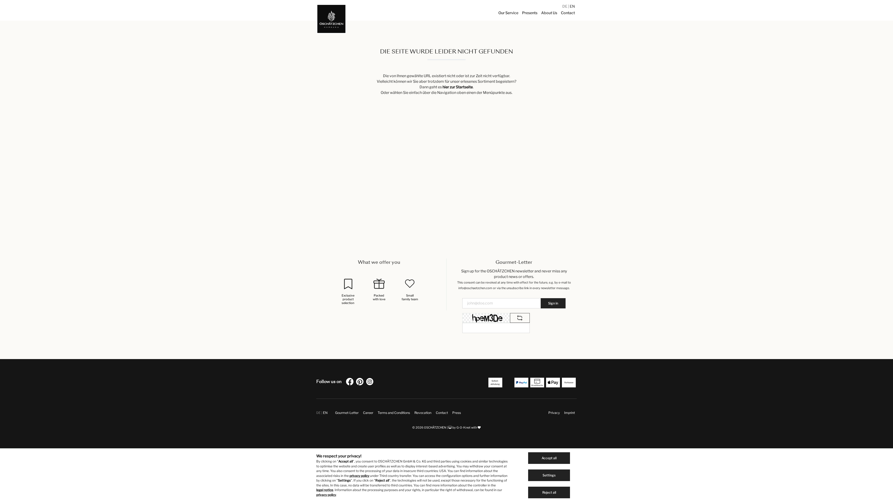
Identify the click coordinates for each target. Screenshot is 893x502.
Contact (442, 413)
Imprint (569, 413)
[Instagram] (370, 382)
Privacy (554, 413)
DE (565, 6)
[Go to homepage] (331, 19)
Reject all (549, 492)
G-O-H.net (463, 427)
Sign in (553, 303)
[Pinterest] (360, 382)
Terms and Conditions (394, 413)
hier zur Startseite (458, 87)
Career (368, 413)
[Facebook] (350, 382)
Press (456, 413)
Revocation (422, 413)
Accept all (549, 458)
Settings (549, 475)
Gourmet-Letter (347, 413)
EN (572, 6)
